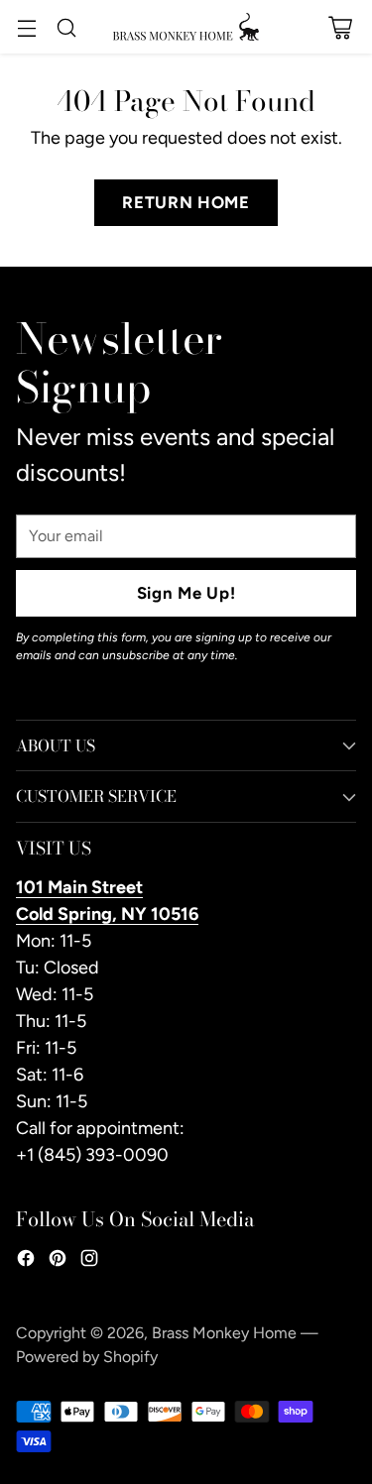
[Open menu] (26, 28)
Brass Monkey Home (224, 1332)
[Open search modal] (66, 28)
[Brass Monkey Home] (186, 27)
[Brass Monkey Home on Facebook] (26, 1262)
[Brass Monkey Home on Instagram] (89, 1262)
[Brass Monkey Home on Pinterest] (57, 1262)
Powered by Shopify (87, 1356)
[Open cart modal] (339, 28)
